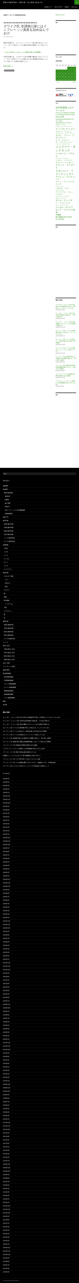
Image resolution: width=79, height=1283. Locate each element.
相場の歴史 (6, 670)
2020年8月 (6, 1015)
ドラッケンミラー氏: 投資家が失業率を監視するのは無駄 (65, 375)
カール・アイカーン (62, 140)
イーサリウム (9, 604)
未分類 (5, 704)
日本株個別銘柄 (8, 677)
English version (60, 15)
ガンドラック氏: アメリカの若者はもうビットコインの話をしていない (66, 349)
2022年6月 (6, 942)
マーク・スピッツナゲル (62, 205)
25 (57, 79)
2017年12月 (6, 1122)
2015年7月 (6, 1223)
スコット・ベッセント (65, 162)
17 (74, 73)
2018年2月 (6, 1115)
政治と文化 (6, 645)
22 (69, 76)
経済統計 (5, 489)
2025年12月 (6, 796)
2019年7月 (6, 1060)
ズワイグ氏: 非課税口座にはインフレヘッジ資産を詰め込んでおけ (26, 29)
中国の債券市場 (8, 628)
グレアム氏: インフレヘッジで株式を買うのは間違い (23, 52)
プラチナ (6, 590)
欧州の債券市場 (8, 631)
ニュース (5, 642)
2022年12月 (6, 921)
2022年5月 (6, 945)
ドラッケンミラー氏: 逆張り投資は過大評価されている (19, 752)
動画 (4, 701)
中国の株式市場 (8, 527)
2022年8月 (6, 935)
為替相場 (5, 545)
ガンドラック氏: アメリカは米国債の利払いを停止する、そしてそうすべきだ (66, 332)
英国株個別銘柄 (8, 691)
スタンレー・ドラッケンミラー (65, 172)
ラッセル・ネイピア (64, 207)
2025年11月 (6, 799)
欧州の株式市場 (8, 531)
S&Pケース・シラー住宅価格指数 (15, 510)
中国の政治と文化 (9, 649)
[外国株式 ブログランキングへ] (61, 94)
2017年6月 (6, 1143)
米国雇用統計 (9, 513)
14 (66, 73)
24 (74, 76)
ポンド (6, 562)
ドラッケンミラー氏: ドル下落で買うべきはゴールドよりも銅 (21, 759)
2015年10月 (6, 1213)
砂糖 (5, 597)
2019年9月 (6, 1053)
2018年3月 (6, 1112)
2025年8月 (6, 810)
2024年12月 (6, 837)
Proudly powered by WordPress (11, 1280)
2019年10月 (6, 1049)
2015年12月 (6, 1206)
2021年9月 (6, 973)
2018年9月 (6, 1094)
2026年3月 (6, 785)
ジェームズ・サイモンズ (62, 158)
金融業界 (5, 486)
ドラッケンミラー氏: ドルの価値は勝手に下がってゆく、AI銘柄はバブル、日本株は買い (29, 762)
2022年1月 (6, 959)
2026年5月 (6, 778)
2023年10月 (6, 886)
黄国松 (62, 219)
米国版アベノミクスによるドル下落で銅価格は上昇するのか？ (22, 755)
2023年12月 (6, 879)
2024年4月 (6, 865)
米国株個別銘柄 (8, 694)
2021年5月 (6, 987)
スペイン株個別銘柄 (10, 687)
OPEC (60, 121)
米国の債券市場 (16, 22)
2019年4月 (6, 1070)
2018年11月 (6, 1088)
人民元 (6, 548)
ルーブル (6, 559)
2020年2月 (6, 1035)
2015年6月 (6, 1227)
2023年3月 (6, 910)
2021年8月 (6, 976)
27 (63, 79)
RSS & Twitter (58, 7)
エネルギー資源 (8, 576)
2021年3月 (6, 994)
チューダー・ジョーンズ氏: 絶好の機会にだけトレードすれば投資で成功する (66, 323)
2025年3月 (6, 827)
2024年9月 (6, 848)
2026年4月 (6, 782)
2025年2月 (6, 830)
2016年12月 (6, 1164)
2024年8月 (6, 851)
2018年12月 (6, 1084)
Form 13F (60, 117)
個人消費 (7, 503)
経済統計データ (48, 7)
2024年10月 (6, 844)
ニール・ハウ (59, 186)
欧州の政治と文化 (9, 656)
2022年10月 (6, 928)
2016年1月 (6, 1202)
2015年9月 (6, 1216)
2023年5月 (6, 903)
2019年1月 (6, 1081)
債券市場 (33, 22)
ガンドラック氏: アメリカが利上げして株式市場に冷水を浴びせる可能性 (66, 341)
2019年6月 (6, 1063)
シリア (71, 142)
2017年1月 (6, 1161)
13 (63, 73)
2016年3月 (6, 1195)
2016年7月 (6, 1181)
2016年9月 (6, 1174)
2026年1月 (6, 792)
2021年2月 (6, 997)
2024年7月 (6, 855)
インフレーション (9, 70)
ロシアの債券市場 (9, 638)
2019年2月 (6, 1077)
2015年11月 (6, 1209)
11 (57, 73)
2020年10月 (6, 1008)
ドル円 (6, 552)
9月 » (74, 82)
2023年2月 (6, 914)
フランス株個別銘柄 (10, 684)
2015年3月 (6, 1237)
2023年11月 (6, 883)
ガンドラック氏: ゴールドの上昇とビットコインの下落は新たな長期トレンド (26, 766)
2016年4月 (6, 1192)
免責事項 (67, 7)
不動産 (58, 215)
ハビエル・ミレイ (62, 188)
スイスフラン (8, 569)
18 (57, 76)
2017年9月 (6, 1133)
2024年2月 (6, 872)
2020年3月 (6, 1032)
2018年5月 (6, 1105)
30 (71, 79)
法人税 (58, 219)
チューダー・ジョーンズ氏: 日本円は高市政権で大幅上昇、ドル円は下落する (66, 314)
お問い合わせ (74, 7)
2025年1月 (6, 834)
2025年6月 (6, 817)
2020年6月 (6, 1022)
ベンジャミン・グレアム (62, 196)
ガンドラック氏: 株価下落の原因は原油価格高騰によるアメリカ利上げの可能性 (66, 367)
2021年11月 (6, 966)
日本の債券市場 (8, 635)
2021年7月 (6, 980)
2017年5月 (6, 1147)
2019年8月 (6, 1056)
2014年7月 (6, 1265)
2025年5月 (6, 820)
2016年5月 (6, 1188)
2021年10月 (6, 969)
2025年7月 (6, 813)
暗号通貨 (6, 600)
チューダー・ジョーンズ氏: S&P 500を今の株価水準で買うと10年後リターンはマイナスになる (66, 306)
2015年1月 (6, 1244)
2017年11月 (6, 1126)
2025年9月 (6, 806)
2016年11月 (6, 1167)
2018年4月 (6, 1108)
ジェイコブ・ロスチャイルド (63, 144)
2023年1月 (6, 917)
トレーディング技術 (9, 666)
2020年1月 (6, 1039)
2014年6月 (6, 1268)
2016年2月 (6, 1199)
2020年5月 (6, 1025)
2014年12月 (6, 1247)
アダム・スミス (60, 124)
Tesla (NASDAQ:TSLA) (62, 123)
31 (74, 79)
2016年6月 (6, 1185)
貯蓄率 (7, 499)
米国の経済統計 (8, 493)
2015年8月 (6, 1220)
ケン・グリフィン (62, 142)
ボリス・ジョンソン (61, 198)
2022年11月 (6, 924)
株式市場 (23, 22)
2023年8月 (6, 893)
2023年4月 (6, 907)
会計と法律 (6, 663)
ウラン (71, 133)
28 (66, 79)
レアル (6, 565)
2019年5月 (6, 1067)
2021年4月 (6, 990)
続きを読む (8, 66)
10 (74, 71)
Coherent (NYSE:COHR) (66, 114)
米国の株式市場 (7, 22)
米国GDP (7, 496)
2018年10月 (6, 1091)
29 (69, 79)
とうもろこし (8, 611)
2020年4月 (6, 1028)
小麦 (5, 607)
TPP (71, 123)
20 (63, 76)
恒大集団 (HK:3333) (64, 217)
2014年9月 (6, 1258)
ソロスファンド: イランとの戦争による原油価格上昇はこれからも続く (66, 382)
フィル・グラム (60, 190)
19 (60, 76)
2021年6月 (6, 983)
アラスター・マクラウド (62, 126)
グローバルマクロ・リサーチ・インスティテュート (23, 2)
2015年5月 (6, 1230)
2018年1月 (6, 1119)
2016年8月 (6, 1178)
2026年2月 (6, 789)
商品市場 (28, 22)
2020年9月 (6, 1011)
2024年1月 (6, 876)
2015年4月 (6, 1233)
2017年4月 (6, 1150)
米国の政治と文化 (9, 659)
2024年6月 (6, 858)
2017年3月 (6, 1154)
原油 (6, 586)
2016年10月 (6, 1171)
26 (60, 79)
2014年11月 (6, 1251)
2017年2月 (6, 1157)
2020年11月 (6, 1004)
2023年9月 (6, 890)
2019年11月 (6, 1046)
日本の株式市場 (8, 534)
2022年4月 (6, 949)
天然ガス (7, 583)
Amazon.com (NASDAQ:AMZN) (65, 112)
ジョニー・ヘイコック (64, 160)
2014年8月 (6, 1261)
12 (60, 73)
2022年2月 (6, 956)
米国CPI (7, 506)
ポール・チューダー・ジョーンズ (64, 201)
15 (69, 73)
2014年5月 (6, 1272)
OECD (57, 121)
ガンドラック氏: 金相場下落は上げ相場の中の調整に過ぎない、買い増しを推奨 (66, 358)
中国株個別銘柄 (8, 680)
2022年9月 (6, 931)
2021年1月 (6, 1001)
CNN (57, 114)
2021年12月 (6, 962)
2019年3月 (6, 1074)
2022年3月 (6, 952)
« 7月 (57, 82)
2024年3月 (6, 869)
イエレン (71, 126)
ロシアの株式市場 (9, 541)
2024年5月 (6, 862)
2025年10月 (6, 803)
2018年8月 (6, 1098)
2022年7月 (6, 938)
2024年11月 (6, 841)
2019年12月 (6, 1042)
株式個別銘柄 (7, 673)
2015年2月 (6, 1240)
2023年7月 (6, 896)
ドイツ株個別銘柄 (9, 697)
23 (71, 76)
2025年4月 (6, 824)
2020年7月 (6, 1018)
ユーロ (6, 555)
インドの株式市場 (9, 538)
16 (71, 73)
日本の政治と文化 (9, 652)
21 (66, 76)
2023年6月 (6, 900)
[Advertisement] (66, 38)
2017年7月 (6, 1140)
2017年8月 (6, 1136)
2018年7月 (6, 1101)
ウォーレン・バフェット (63, 131)
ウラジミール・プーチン (62, 133)
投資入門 (5, 517)
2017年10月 (6, 1129)
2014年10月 (6, 1254)
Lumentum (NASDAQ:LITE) (65, 119)
